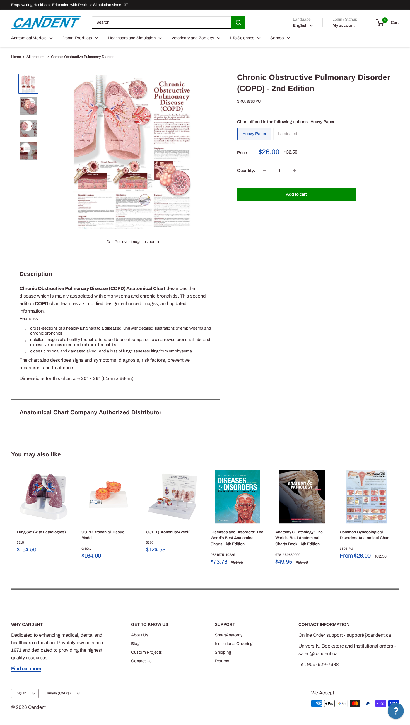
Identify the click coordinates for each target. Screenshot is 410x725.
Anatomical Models (29, 38)
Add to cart (296, 194)
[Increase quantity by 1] (294, 170)
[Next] (399, 518)
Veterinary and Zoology (193, 38)
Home (16, 57)
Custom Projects (146, 652)
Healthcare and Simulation (132, 38)
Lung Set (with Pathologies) (41, 532)
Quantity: (246, 170)
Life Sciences (242, 38)
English (20, 693)
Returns (222, 661)
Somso (277, 38)
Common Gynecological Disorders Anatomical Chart (365, 535)
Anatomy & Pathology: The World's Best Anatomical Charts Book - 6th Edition (299, 538)
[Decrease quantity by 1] (265, 170)
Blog (135, 643)
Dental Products (77, 38)
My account (343, 25)
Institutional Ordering (233, 643)
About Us (139, 635)
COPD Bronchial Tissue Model (102, 535)
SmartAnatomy (229, 635)
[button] (396, 711)
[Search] (238, 22)
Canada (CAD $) (58, 693)
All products (35, 57)
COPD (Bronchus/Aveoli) (168, 532)
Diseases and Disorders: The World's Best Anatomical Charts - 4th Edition (237, 538)
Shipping (223, 652)
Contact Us (141, 661)
